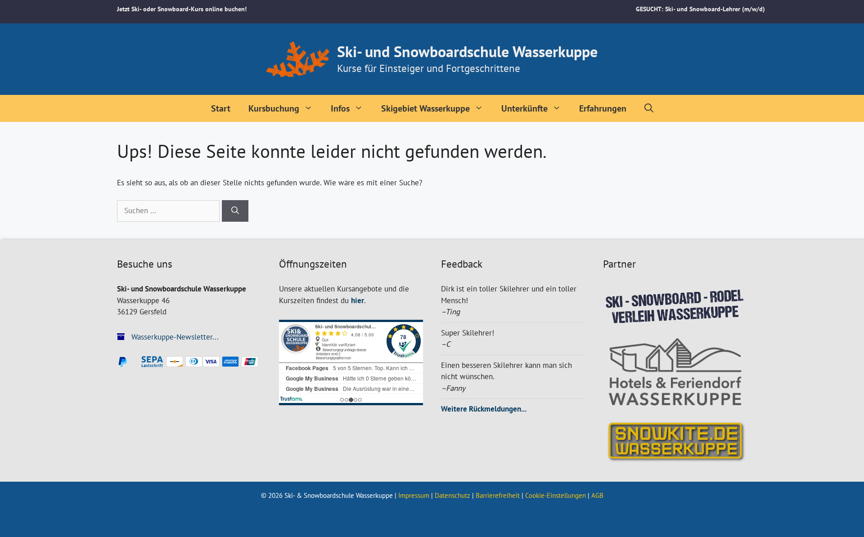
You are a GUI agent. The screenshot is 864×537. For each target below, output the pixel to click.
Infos (340, 108)
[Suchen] (235, 211)
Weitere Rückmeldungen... (483, 409)
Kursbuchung (273, 108)
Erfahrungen (602, 108)
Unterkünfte (524, 108)
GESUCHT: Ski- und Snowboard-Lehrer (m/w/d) (700, 9)
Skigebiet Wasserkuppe (425, 108)
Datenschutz (452, 495)
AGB (597, 495)
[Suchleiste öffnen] (648, 108)
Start (220, 108)
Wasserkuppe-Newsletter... (174, 337)
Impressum (413, 495)
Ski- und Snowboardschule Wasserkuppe (467, 51)
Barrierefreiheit (498, 495)
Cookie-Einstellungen (555, 495)
